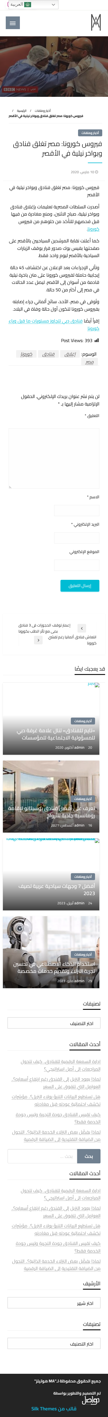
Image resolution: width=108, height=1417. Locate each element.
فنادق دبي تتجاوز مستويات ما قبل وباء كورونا (54, 324)
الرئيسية (21, 111)
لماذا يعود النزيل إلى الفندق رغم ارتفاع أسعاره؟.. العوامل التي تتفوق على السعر (56, 1083)
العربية (17, 4)
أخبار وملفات (43, 111)
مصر (90, 361)
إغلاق (70, 354)
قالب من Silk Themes (54, 1408)
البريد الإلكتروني (85, 524)
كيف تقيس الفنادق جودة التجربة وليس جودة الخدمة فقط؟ (58, 1118)
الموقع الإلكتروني (84, 551)
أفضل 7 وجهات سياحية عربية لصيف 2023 (56, 889)
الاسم (93, 497)
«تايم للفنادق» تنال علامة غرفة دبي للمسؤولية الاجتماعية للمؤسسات (56, 734)
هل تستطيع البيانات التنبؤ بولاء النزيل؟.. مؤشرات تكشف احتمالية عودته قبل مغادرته (56, 1100)
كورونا (93, 228)
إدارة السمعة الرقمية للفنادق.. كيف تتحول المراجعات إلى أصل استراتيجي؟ (61, 1065)
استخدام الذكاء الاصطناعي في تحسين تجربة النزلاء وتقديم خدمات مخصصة (54, 967)
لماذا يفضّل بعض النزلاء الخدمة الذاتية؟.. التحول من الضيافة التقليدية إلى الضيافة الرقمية (56, 1136)
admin (79, 747)
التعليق (92, 415)
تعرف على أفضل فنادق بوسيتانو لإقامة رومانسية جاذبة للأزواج (51, 812)
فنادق (48, 354)
